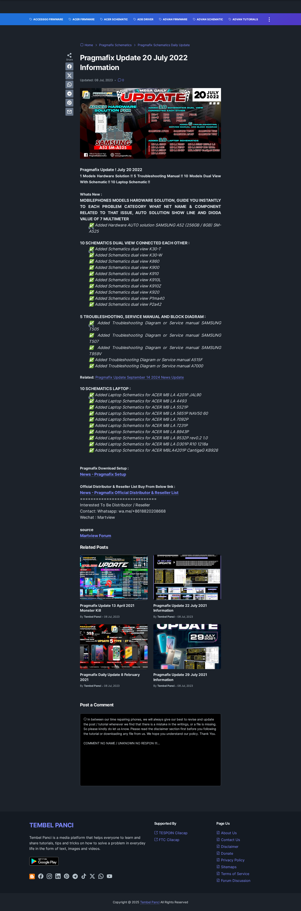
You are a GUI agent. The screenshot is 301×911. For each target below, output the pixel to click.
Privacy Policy (232, 860)
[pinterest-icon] (66, 876)
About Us (228, 833)
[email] (69, 112)
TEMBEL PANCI (51, 825)
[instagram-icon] (49, 876)
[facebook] (69, 66)
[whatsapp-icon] (101, 876)
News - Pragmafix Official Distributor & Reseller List (129, 492)
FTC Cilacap (168, 839)
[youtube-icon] (109, 876)
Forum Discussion (235, 880)
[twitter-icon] (92, 876)
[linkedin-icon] (58, 876)
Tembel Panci (150, 902)
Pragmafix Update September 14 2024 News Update (139, 377)
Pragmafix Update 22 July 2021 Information (180, 608)
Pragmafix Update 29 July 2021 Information (180, 677)
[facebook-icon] (40, 876)
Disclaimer (229, 846)
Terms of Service (234, 873)
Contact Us (230, 839)
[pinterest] (69, 103)
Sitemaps (228, 867)
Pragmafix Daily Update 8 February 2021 (110, 677)
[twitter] (69, 75)
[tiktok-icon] (83, 876)
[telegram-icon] (75, 876)
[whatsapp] (69, 85)
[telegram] (69, 94)
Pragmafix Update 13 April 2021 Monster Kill (107, 608)
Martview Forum (95, 535)
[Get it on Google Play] (44, 864)
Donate (226, 853)
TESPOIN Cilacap (173, 833)
